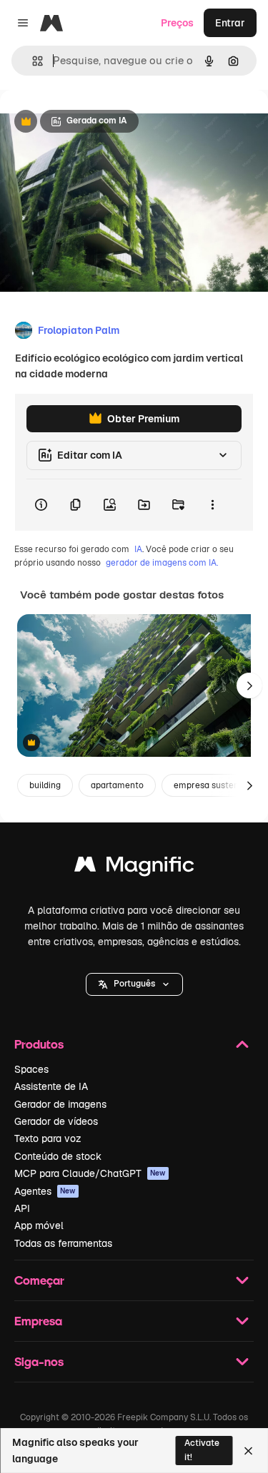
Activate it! (201, 1449)
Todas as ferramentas (63, 1243)
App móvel (39, 1225)
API (22, 1208)
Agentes (45, 1191)
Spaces (31, 1069)
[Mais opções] (212, 505)
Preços (177, 22)
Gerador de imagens (60, 1104)
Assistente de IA (51, 1086)
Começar (39, 1280)
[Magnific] (134, 868)
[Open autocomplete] (31, 61)
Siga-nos (39, 1361)
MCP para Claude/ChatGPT (90, 1173)
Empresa (38, 1320)
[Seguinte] (249, 685)
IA (138, 549)
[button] (134, 984)
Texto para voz (47, 1138)
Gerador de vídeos (56, 1121)
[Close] (248, 1450)
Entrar (230, 22)
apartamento (117, 785)
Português (134, 983)
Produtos (39, 1043)
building (45, 785)
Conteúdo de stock (57, 1156)
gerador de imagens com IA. (162, 563)
